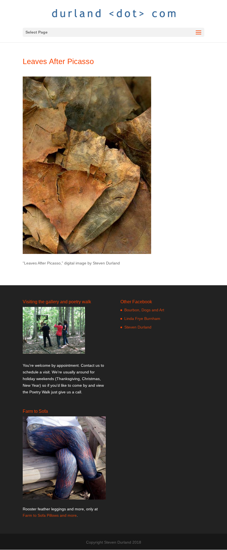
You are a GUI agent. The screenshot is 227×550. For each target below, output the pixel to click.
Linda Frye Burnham (142, 318)
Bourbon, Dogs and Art (144, 310)
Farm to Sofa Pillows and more (50, 515)
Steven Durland (137, 327)
